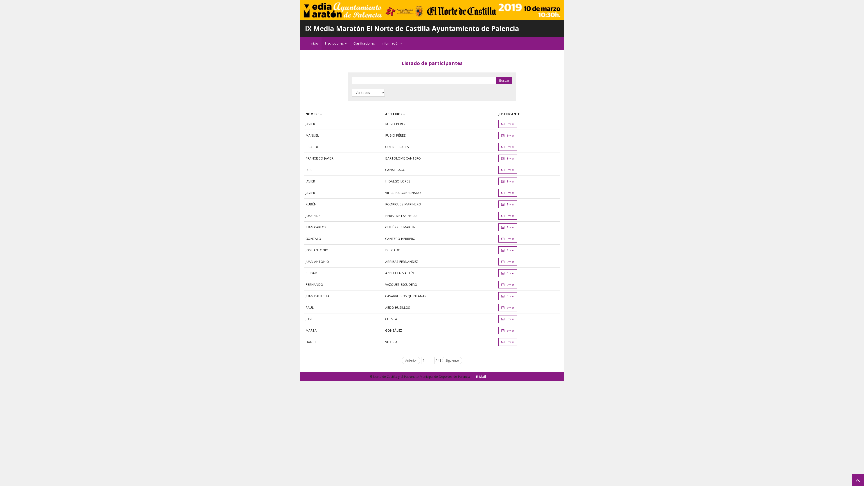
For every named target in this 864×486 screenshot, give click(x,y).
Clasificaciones (364, 43)
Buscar (504, 80)
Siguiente (452, 360)
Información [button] (391, 43)
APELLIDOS (393, 114)
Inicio (314, 43)
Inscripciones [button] (335, 43)
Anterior (411, 360)
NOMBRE (312, 114)
